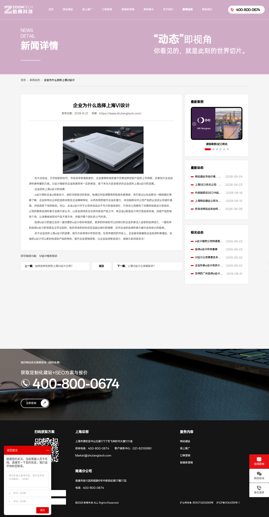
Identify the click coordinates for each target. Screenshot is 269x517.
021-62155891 (142, 448)
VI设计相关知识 (48, 256)
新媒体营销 (186, 462)
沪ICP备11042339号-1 (227, 502)
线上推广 (185, 448)
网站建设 (185, 441)
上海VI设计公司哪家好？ (142, 266)
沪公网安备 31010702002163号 (196, 502)
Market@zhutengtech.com (93, 455)
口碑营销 (185, 455)
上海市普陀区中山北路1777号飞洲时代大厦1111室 (104, 441)
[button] (208, 149)
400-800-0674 (76, 383)
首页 (23, 80)
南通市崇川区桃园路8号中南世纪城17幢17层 (100, 481)
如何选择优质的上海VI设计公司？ (54, 266)
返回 (101, 266)
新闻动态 (35, 80)
